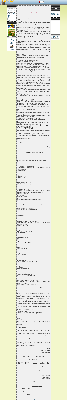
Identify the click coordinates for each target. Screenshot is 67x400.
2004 (12, 10)
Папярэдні (32, 399)
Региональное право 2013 (54, 12)
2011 (11, 9)
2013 (8, 9)
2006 (10, 10)
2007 (8, 10)
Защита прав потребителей (54, 13)
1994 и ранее (11, 11)
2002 (15, 10)
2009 (14, 9)
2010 (12, 9)
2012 (10, 9)
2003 (14, 10)
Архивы (9, 15)
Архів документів (33, 398)
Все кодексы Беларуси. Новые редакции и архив (55, 14)
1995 (8, 11)
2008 (15, 9)
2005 (11, 10)
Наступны (35, 399)
